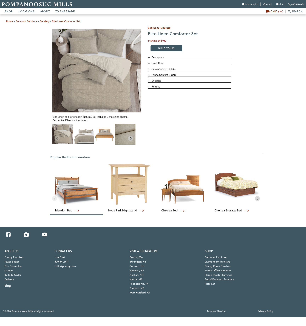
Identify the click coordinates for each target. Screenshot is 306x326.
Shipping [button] (156, 80)
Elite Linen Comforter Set (66, 21)
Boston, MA (136, 257)
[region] (93, 134)
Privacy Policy (265, 311)
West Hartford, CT (140, 292)
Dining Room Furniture (218, 266)
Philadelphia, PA (139, 284)
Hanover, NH (137, 270)
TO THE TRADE (65, 11)
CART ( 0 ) (277, 11)
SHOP (9, 11)
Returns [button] (155, 86)
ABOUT (45, 11)
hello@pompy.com (65, 266)
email (268, 4)
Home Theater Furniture (218, 275)
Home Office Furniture (218, 270)
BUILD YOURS (166, 48)
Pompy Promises (13, 257)
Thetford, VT (137, 288)
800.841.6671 (297, 4)
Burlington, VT (138, 261)
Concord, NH (137, 266)
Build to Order (12, 275)
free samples (251, 4)
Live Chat (60, 257)
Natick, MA (136, 279)
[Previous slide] (57, 138)
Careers (8, 270)
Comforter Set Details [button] (163, 69)
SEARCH (297, 11)
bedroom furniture (26, 21)
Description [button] (157, 57)
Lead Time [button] (157, 63)
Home (9, 21)
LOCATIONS (26, 11)
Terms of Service (216, 311)
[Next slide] (130, 138)
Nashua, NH (137, 275)
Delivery (9, 279)
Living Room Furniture (217, 261)
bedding (44, 21)
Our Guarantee (13, 266)
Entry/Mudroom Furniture (219, 279)
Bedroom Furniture (215, 257)
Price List (210, 284)
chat (281, 4)
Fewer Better (11, 261)
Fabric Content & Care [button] (164, 75)
